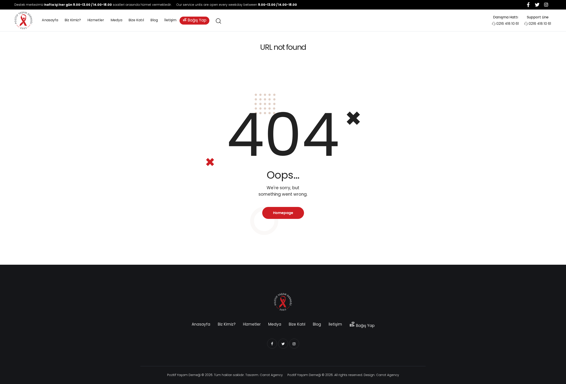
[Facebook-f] (528, 4)
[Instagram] (546, 4)
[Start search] (218, 21)
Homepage (283, 212)
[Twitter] (537, 4)
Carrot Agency (271, 375)
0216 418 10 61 (507, 23)
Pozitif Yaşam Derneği (184, 375)
